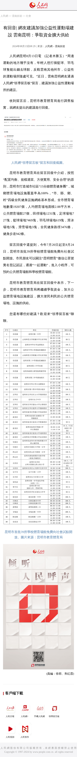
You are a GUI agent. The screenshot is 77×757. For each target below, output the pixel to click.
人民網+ (24, 716)
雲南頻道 (17, 16)
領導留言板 (54, 716)
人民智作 (24, 737)
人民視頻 (10, 737)
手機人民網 (39, 716)
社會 (28, 16)
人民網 (4, 16)
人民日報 (10, 716)
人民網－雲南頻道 (55, 46)
